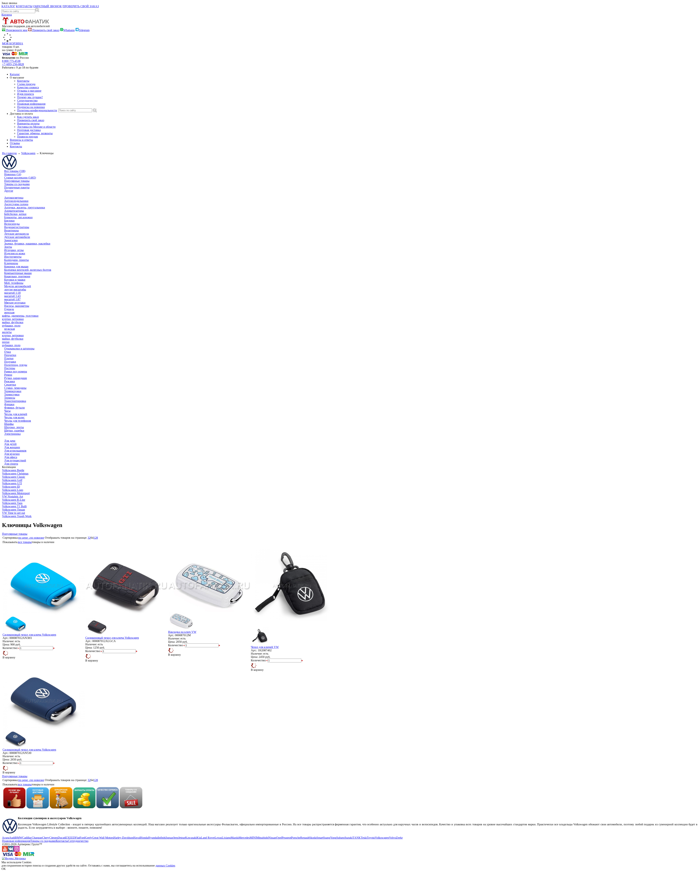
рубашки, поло (11, 325)
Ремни (8, 374)
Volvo (392, 837)
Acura (5, 837)
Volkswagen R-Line (13, 499)
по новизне (37, 537)
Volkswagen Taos (12, 503)
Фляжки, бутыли (14, 407)
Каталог (15, 74)
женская (9, 312)
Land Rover (208, 837)
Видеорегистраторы (16, 227)
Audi (12, 837)
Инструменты (13, 256)
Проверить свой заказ (45, 30)
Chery (45, 837)
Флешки (9, 404)
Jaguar (169, 837)
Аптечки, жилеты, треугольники (24, 207)
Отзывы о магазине (29, 90)
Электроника (12, 433)
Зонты (8, 246)
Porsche (295, 837)
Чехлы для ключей (15, 414)
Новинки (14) (12, 174)
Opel (279, 837)
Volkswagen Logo (12, 489)
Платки (8, 358)
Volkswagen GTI (12, 483)
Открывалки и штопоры (19, 348)
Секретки (10, 384)
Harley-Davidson (123, 837)
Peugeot (286, 837)
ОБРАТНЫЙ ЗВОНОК (47, 6)
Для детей (10, 444)
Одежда (9, 309)
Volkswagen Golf (12, 480)
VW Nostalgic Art (12, 496)
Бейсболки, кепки (15, 214)
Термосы (9, 397)
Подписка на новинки (31, 107)
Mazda (235, 837)
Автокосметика (13, 197)
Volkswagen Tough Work (17, 516)
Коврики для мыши (16, 266)
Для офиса (10, 457)
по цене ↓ (24, 537)
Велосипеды (12, 223)
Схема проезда (26, 84)
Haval (136, 837)
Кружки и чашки (14, 279)
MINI (253, 837)
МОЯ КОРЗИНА (12, 43)
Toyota (371, 837)
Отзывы (15, 143)
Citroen (53, 837)
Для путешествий (15, 460)
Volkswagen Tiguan (13, 509)
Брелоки (9, 220)
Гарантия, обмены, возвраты (35, 133)
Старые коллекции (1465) (20, 177)
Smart (319, 837)
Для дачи (9, 440)
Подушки (10, 361)
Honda (144, 837)
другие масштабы (15, 289)
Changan (37, 837)
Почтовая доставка (29, 130)
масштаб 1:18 (12, 292)
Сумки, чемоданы (15, 387)
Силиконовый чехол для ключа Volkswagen (29, 634)
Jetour (181, 837)
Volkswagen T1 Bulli (14, 506)
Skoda (312, 837)
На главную (9, 153)
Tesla (364, 837)
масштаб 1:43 (12, 296)
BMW (18, 837)
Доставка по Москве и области (36, 126)
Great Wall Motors (102, 837)
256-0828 (13, 64)
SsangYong (329, 837)
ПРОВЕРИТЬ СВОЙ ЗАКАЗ (81, 6)
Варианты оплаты (28, 123)
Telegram (84, 30)
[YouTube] (5, 850)
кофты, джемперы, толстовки (20, 315)
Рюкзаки (9, 381)
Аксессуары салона (16, 204)
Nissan (272, 837)
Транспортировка (15, 401)
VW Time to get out (13, 512)
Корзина (6, 14)
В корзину (9, 657)
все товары (25, 542)
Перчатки (10, 355)
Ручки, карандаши (15, 378)
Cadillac (27, 837)
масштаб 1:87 (12, 299)
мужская (9, 328)
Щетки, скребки (14, 430)
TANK (357, 837)
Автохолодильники (16, 200)
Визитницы (11, 230)
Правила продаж (27, 136)
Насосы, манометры (16, 305)
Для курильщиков (15, 450)
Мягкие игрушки (15, 302)
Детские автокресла (16, 233)
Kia (199, 837)
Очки (7, 351)
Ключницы (11, 263)
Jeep (175, 837)
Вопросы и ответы (21, 139)
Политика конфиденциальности (37, 110)
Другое (8, 190)
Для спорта (11, 463)
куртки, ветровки (13, 319)
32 (89, 537)
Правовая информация (31, 103)
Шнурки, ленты (14, 427)
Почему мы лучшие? (30, 97)
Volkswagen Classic (13, 476)
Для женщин (12, 447)
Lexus (218, 837)
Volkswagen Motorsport (16, 493)
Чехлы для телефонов (17, 420)
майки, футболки (12, 322)
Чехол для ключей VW (265, 647)
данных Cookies (165, 865)
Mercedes (244, 837)
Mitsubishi (262, 837)
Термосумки (12, 394)
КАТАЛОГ (8, 6)
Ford (82, 837)
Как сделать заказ (28, 116)
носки (5, 342)
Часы (7, 410)
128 (96, 537)
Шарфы (9, 424)
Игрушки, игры (14, 250)
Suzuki (349, 837)
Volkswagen (28, 153)
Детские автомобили (17, 237)
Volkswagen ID (11, 486)
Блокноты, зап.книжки (18, 217)
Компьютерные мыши (18, 273)
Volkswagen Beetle (13, 470)
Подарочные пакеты (17, 187)
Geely (88, 837)
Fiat (77, 837)
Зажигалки (11, 240)
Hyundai (153, 837)
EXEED (70, 837)
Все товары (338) (14, 171)
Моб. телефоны (13, 282)
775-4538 (11, 61)
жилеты (7, 332)
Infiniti (162, 837)
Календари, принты (16, 260)
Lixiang (226, 837)
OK (3, 868)
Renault (304, 837)
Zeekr (399, 837)
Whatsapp (69, 30)
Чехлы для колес (14, 417)
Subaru (340, 837)
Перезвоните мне (16, 30)
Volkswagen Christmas (15, 473)
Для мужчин (12, 453)
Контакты (23, 80)
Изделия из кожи (14, 253)
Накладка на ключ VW (182, 631)
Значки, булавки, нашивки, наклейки (27, 243)
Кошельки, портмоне (17, 276)
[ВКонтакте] (11, 850)
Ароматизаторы (14, 210)
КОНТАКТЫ (24, 6)
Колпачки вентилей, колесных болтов (27, 269)
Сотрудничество (27, 100)
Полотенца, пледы (15, 364)
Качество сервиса (28, 87)
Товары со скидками (17, 184)
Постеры (9, 368)
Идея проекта (25, 93)
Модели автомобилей (17, 286)
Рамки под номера (15, 371)
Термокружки (12, 391)
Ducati (61, 837)
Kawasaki (191, 837)
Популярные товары (17, 180)
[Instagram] (17, 850)
